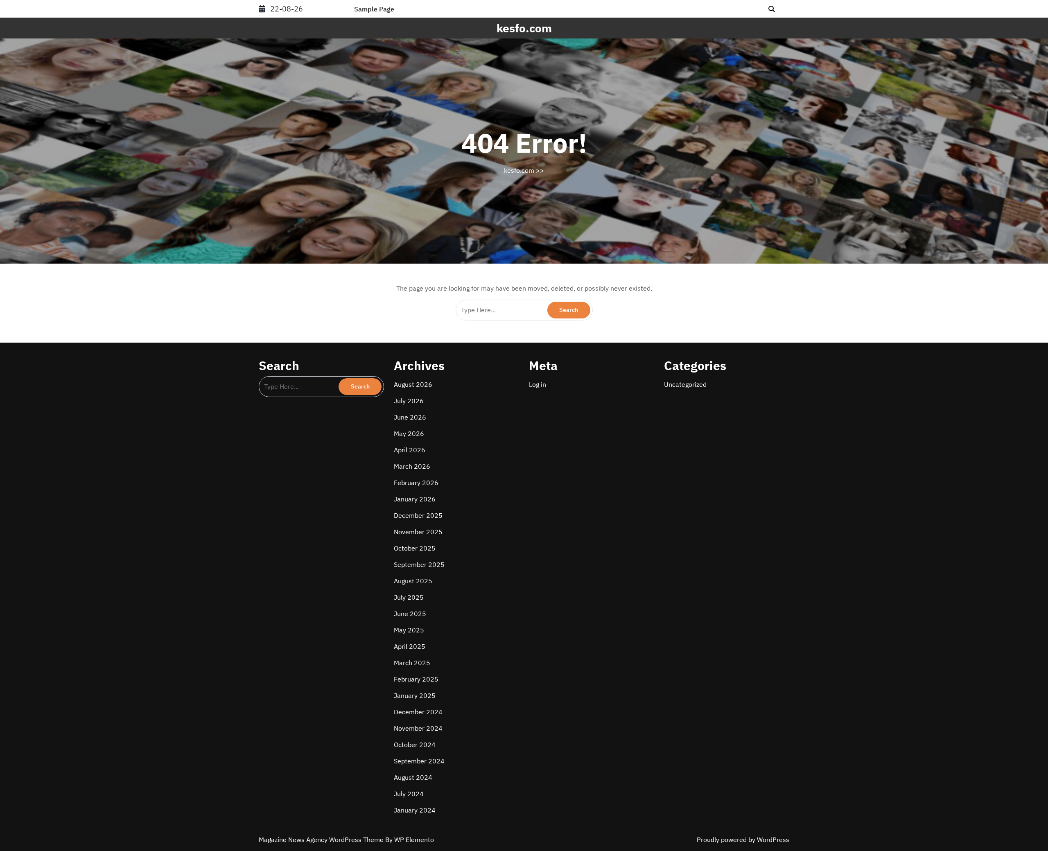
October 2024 (415, 744)
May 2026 (409, 433)
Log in (537, 384)
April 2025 (409, 646)
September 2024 (419, 761)
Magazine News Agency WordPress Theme (322, 839)
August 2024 (413, 777)
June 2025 (410, 613)
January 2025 (415, 695)
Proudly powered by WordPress (743, 839)
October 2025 (415, 548)
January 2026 (415, 499)
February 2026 (416, 483)
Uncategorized (685, 384)
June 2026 (410, 417)
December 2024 (418, 712)
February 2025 (416, 679)
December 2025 (418, 515)
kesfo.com (524, 28)
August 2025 (413, 581)
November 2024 (418, 728)
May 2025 (409, 630)
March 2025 (412, 663)
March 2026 (412, 466)
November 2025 (418, 532)
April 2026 (409, 450)
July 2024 (409, 794)
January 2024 (415, 810)
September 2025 (419, 564)
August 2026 (413, 384)
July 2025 (409, 597)
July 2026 (409, 401)
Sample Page (374, 9)
